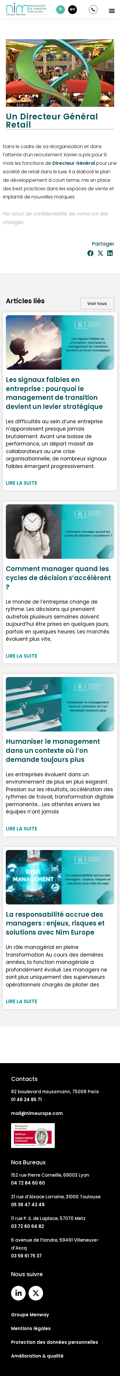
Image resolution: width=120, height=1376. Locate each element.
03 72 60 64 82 (27, 1226)
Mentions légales (31, 1328)
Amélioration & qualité (37, 1356)
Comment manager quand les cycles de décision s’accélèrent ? (58, 578)
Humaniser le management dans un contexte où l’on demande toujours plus (53, 750)
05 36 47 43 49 (28, 1205)
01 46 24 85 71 (26, 1099)
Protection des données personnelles (54, 1342)
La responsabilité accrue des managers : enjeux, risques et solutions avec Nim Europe (55, 923)
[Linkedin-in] (18, 1293)
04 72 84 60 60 (28, 1183)
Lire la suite (21, 482)
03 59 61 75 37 (26, 1256)
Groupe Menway (30, 1315)
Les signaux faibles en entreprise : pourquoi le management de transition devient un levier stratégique (54, 393)
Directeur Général (73, 163)
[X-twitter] (36, 1293)
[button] (112, 10)
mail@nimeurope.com (37, 1113)
